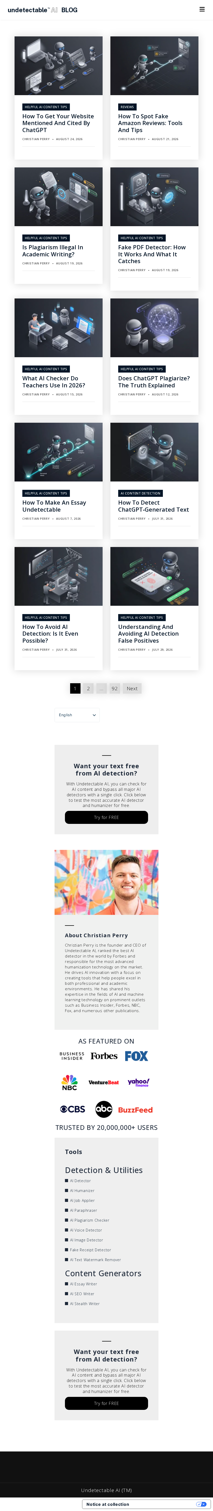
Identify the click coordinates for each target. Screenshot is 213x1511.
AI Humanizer (82, 1190)
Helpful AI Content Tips (46, 107)
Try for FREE (106, 817)
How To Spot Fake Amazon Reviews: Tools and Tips (150, 123)
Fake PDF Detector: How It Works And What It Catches (152, 254)
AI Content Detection (140, 493)
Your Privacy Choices (165, 1504)
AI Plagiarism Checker (89, 1220)
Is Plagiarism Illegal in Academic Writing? (52, 250)
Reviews (127, 107)
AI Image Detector (86, 1240)
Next (132, 688)
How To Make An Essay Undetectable (54, 505)
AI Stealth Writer (85, 1303)
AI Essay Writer (83, 1283)
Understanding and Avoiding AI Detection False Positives (148, 633)
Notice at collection (107, 1504)
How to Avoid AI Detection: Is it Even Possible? (50, 633)
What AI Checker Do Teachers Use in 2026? (53, 381)
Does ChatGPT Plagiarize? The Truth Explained (154, 381)
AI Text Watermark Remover (95, 1259)
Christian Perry (36, 139)
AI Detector (80, 1180)
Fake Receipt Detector (90, 1249)
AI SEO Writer (82, 1293)
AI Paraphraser (83, 1210)
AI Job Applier (82, 1200)
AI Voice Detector (86, 1230)
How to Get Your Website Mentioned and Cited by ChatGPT (58, 123)
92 (115, 688)
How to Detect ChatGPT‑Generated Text (153, 505)
